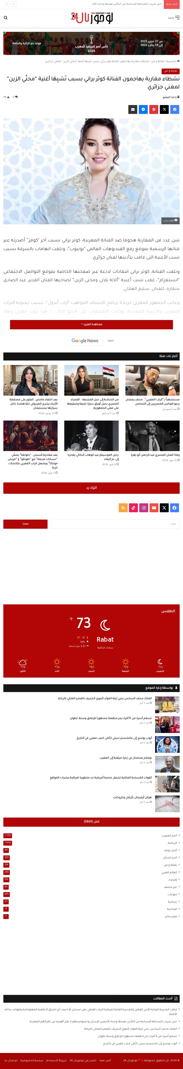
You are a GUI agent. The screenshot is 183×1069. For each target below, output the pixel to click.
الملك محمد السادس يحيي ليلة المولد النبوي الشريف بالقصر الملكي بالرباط (105, 698)
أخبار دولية (170, 850)
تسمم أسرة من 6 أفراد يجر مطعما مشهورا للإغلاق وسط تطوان (111, 718)
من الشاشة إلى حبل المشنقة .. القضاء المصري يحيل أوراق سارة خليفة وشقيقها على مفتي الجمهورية (93, 404)
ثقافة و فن (157, 61)
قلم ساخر (171, 916)
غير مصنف (170, 887)
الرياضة (172, 843)
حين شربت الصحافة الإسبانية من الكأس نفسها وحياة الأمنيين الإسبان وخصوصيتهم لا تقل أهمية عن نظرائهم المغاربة (91, 4)
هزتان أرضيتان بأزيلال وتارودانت (132, 797)
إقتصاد (172, 880)
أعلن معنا (105, 1060)
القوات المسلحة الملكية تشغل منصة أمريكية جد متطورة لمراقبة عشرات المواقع (101, 777)
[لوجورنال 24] (91, 18)
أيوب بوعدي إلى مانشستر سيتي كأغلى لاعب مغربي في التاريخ (114, 738)
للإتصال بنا (11, 1060)
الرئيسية (171, 61)
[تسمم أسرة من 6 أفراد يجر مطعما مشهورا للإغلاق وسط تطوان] (167, 724)
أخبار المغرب (169, 836)
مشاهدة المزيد (92, 324)
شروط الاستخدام (56, 1060)
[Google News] (85, 341)
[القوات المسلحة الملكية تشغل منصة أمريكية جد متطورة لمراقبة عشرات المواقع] (167, 784)
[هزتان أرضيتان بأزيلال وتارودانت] (167, 804)
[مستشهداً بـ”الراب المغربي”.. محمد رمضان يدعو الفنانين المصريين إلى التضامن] (152, 380)
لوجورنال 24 (130, 1060)
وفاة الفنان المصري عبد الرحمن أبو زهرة (155, 455)
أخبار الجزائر (170, 858)
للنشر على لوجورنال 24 (83, 1060)
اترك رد (91, 488)
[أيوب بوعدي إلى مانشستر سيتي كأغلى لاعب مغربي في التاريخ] (167, 744)
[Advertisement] (91, 566)
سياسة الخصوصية (32, 1060)
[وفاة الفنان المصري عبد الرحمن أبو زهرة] (152, 436)
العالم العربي (169, 872)
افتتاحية (172, 909)
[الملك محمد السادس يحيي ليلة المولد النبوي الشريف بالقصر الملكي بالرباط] (167, 704)
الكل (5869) (91, 822)
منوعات (172, 894)
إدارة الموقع (169, 97)
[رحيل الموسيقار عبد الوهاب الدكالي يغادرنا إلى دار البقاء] (91, 436)
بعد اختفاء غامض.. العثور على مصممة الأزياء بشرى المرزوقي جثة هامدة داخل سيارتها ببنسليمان (34, 404)
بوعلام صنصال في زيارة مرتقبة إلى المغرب (126, 758)
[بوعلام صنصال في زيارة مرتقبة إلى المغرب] (167, 764)
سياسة (172, 902)
